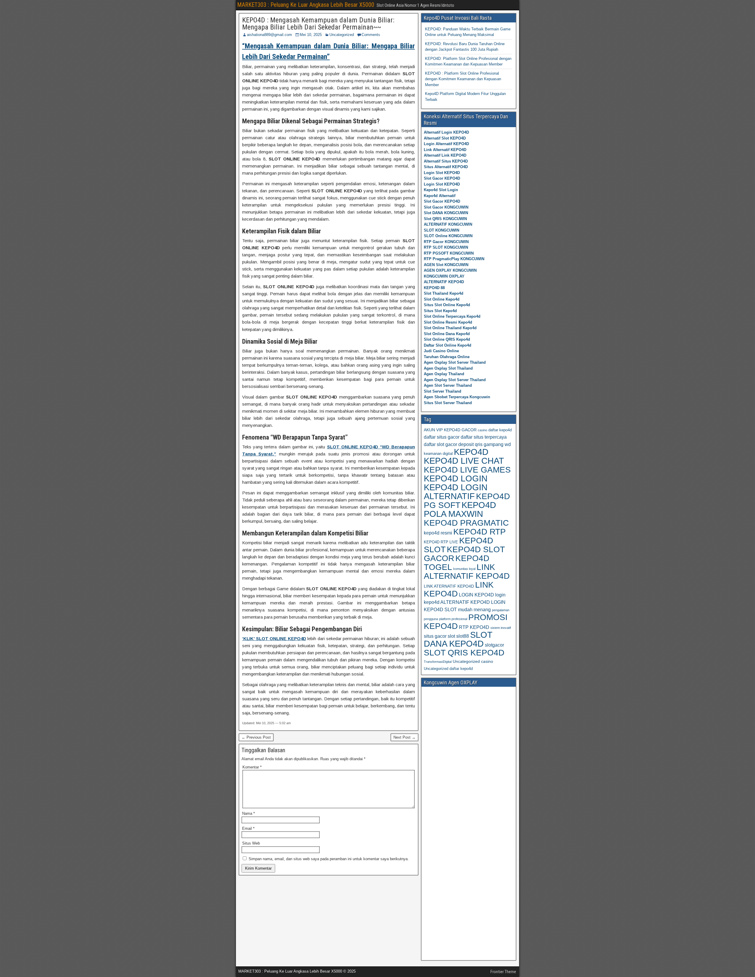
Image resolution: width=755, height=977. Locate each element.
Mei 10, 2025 (311, 34)
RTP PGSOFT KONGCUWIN (449, 253)
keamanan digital (438, 453)
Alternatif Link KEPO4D (445, 155)
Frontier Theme (503, 971)
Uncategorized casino (473, 661)
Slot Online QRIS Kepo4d (447, 339)
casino (482, 430)
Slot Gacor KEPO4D (442, 178)
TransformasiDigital (438, 661)
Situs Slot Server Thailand (448, 403)
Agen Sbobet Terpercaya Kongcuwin (457, 397)
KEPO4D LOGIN (456, 478)
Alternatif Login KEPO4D (446, 132)
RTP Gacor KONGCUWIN (446, 242)
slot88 (462, 636)
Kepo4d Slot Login (441, 190)
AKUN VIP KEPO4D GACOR (450, 429)
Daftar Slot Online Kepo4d (447, 345)
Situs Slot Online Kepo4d (447, 305)
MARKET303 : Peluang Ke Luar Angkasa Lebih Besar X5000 (305, 4)
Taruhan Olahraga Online (447, 357)
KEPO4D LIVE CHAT (464, 460)
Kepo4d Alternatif (439, 196)
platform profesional (453, 619)
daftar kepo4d (500, 430)
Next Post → (404, 737)
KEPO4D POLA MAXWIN (460, 509)
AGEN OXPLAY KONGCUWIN (450, 270)
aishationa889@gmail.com (269, 34)
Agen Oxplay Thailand (444, 374)
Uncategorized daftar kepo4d (448, 668)
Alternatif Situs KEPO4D (446, 161)
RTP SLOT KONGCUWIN (446, 247)
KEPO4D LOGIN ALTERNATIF (456, 492)
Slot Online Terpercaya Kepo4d (452, 316)
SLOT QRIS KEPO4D (464, 652)
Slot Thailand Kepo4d (443, 293)
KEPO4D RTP (479, 531)
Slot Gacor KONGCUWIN (446, 207)
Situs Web (251, 843)
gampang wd (497, 444)
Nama (248, 813)
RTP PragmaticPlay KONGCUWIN (454, 259)
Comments (371, 34)
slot (451, 636)
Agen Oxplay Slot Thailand (448, 368)
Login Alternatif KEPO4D (446, 144)
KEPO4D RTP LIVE (441, 542)
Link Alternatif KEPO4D (445, 149)
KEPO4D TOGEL (456, 563)
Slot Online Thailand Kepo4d (450, 328)
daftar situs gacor (441, 437)
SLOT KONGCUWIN (441, 230)
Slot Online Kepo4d (441, 299)
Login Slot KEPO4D (442, 173)
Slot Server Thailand (442, 391)
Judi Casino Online (441, 351)
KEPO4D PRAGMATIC (466, 522)
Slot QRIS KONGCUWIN (445, 219)
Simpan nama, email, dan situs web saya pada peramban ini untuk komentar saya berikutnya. (329, 859)
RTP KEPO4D (474, 627)
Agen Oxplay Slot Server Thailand (455, 362)
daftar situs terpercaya (484, 437)
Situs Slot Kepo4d (440, 311)
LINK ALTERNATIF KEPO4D (467, 571)
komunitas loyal (464, 569)
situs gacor (435, 636)
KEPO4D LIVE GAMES (467, 469)
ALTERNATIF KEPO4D (444, 282)
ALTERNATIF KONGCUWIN (448, 224)
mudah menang (474, 609)
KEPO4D (471, 452)
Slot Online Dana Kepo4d (447, 334)
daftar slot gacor (440, 444)
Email (248, 828)
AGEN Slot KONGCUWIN (446, 265)
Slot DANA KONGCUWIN (446, 213)
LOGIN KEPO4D (476, 594)
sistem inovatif (500, 628)
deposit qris (470, 444)
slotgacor (494, 644)
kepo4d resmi (438, 532)
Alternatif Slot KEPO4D (445, 138)
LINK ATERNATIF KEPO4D (449, 586)
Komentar (252, 767)
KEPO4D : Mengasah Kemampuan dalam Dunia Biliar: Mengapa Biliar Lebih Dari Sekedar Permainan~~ (318, 23)
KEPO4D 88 (434, 288)
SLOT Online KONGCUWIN (448, 236)
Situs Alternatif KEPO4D (446, 167)
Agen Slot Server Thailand (448, 385)
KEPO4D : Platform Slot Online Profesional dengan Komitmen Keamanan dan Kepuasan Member (463, 79)
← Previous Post (256, 737)
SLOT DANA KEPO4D (458, 639)
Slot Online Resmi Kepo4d (448, 322)
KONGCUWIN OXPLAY (444, 276)
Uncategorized (341, 34)
